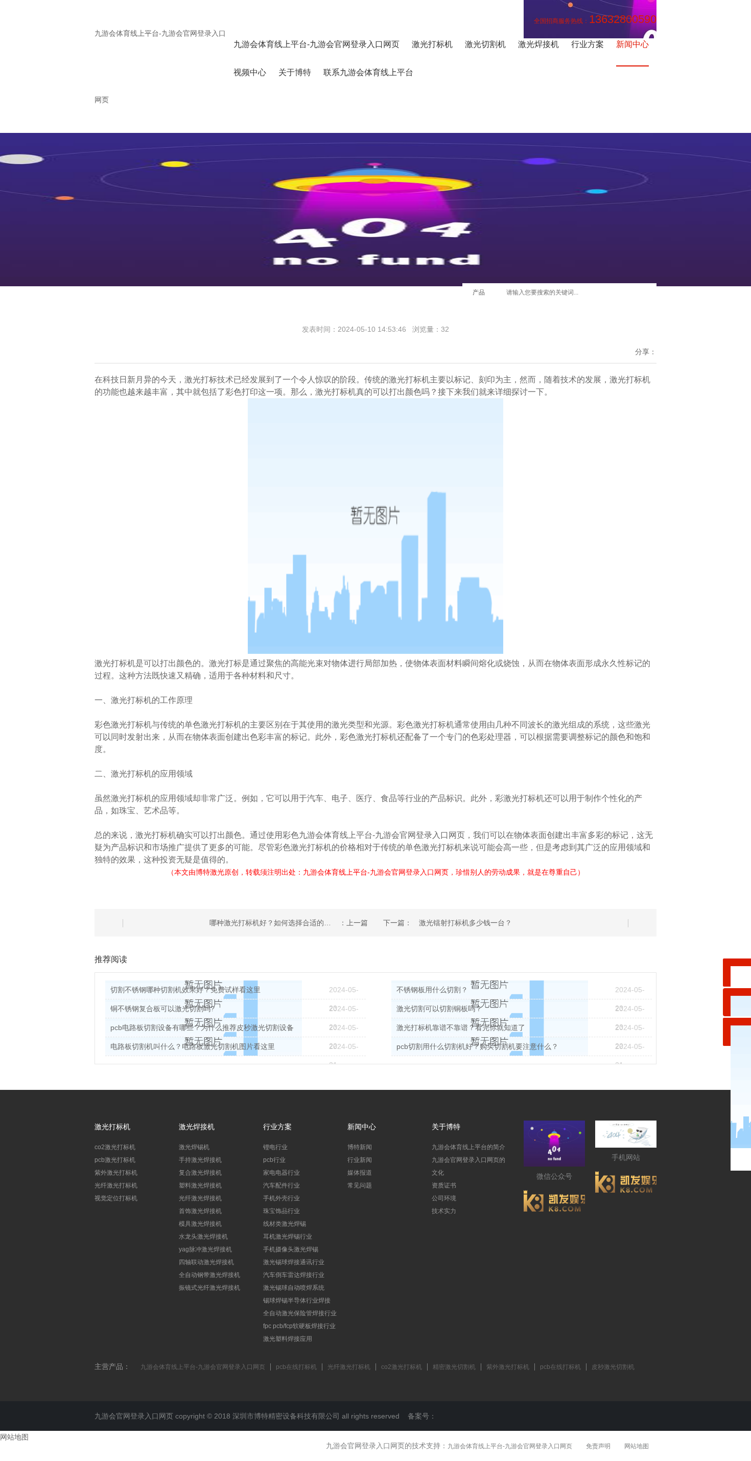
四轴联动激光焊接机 (206, 1262)
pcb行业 (274, 1159)
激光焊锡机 (194, 1147)
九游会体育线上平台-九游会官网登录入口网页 (316, 44)
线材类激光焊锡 (284, 1223)
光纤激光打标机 (116, 1185)
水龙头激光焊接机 (203, 1236)
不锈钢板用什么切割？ (432, 990)
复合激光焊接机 (200, 1172)
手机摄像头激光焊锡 (290, 1249)
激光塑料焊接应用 (287, 1338)
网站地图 (636, 1446)
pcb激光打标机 (115, 1159)
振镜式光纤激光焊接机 (209, 1287)
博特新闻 (359, 1147)
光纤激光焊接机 (200, 1198)
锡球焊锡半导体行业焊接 (297, 1300)
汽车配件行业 (281, 1185)
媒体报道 (359, 1172)
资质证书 (444, 1185)
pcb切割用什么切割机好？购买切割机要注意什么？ (477, 1046)
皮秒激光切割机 (613, 1367)
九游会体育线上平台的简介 (468, 1147)
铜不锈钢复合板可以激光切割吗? (162, 1009)
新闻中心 (632, 44)
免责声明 (598, 1446)
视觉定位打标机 (116, 1198)
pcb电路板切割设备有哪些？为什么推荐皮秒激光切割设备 (202, 1027)
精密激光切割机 (454, 1367)
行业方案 (587, 44)
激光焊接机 (538, 44)
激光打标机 (432, 44)
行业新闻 (359, 1159)
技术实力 (444, 1211)
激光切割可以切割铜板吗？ (439, 1009)
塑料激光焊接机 (200, 1185)
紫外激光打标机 (116, 1172)
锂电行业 (275, 1147)
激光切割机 (485, 44)
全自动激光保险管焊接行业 (300, 1313)
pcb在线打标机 (296, 1367)
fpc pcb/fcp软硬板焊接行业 (299, 1326)
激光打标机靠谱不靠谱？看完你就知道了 (460, 1027)
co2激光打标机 (115, 1147)
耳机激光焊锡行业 (287, 1236)
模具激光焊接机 (200, 1223)
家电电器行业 (281, 1172)
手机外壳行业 (281, 1198)
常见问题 (359, 1185)
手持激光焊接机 (200, 1159)
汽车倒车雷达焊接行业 (293, 1275)
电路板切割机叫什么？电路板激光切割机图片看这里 (192, 1046)
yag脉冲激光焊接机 (205, 1249)
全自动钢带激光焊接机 (209, 1275)
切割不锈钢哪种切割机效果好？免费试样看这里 (185, 990)
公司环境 (444, 1198)
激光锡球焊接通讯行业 (293, 1262)
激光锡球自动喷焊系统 (293, 1287)
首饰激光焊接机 (200, 1211)
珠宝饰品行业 (281, 1211)
